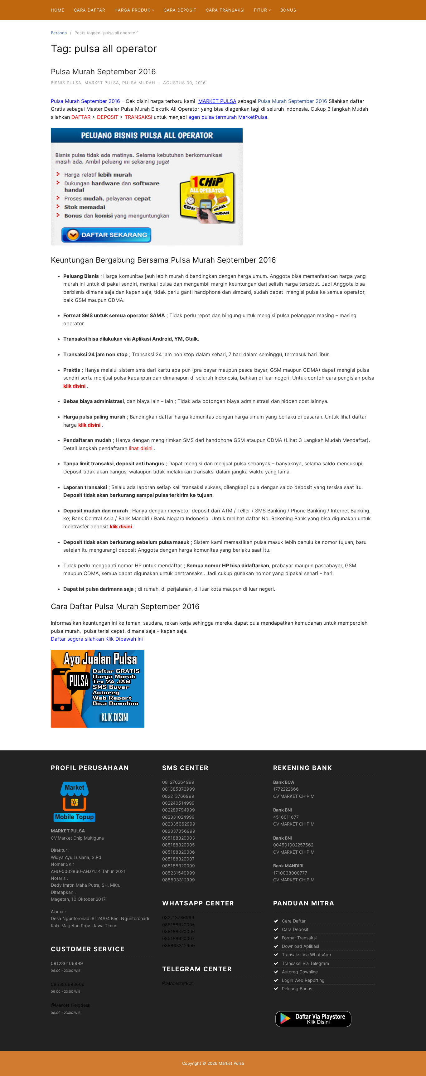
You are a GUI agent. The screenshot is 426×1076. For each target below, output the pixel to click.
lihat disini (139, 448)
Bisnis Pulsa (66, 82)
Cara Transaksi (225, 9)
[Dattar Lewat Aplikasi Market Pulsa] (312, 1027)
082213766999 (178, 917)
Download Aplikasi (300, 946)
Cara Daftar (89, 9)
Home (58, 9)
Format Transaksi (299, 937)
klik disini (74, 386)
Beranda (59, 32)
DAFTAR (80, 117)
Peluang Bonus (297, 988)
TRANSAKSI (139, 117)
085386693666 (68, 984)
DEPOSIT (107, 117)
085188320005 (178, 924)
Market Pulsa (102, 82)
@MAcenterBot (177, 983)
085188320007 (178, 938)
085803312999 (178, 945)
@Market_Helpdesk (70, 1005)
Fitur (260, 9)
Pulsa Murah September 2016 (103, 71)
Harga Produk (132, 9)
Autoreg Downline (300, 971)
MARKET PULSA (217, 101)
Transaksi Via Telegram (305, 963)
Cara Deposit (180, 9)
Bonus (288, 9)
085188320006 (178, 931)
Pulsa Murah (138, 82)
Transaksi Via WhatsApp (306, 954)
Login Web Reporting (303, 980)
